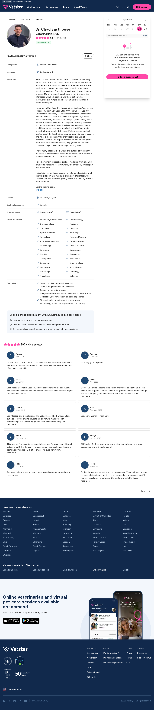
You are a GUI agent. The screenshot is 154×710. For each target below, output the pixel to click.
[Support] (123, 7)
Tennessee (68, 546)
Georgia (6, 520)
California (127, 511)
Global (125, 570)
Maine (125, 524)
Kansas (36, 524)
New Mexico (38, 537)
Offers (90, 667)
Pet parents (7, 2)
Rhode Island (129, 542)
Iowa (5, 524)
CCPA (129, 662)
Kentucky (67, 524)
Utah (125, 546)
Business (28, 2)
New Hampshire (130, 533)
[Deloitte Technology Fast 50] (22, 673)
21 (133, 29)
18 (115, 29)
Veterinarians (18, 2)
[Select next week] (145, 19)
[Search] (118, 7)
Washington (68, 550)
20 (127, 29)
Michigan (67, 529)
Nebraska (67, 533)
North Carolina (99, 537)
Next (143, 491)
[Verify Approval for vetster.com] (19, 661)
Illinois (95, 520)
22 (139, 29)
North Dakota (129, 537)
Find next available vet (127, 77)
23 (145, 29)
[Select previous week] (108, 19)
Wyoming (7, 555)
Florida (126, 516)
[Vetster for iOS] (11, 621)
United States (99, 570)
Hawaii (36, 520)
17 (109, 29)
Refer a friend (93, 672)
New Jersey (8, 537)
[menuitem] (35, 7)
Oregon (66, 542)
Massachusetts (39, 529)
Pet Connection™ (111, 653)
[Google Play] (30, 621)
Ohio (5, 542)
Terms (129, 658)
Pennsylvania (99, 542)
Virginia (36, 550)
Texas (95, 546)
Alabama (7, 511)
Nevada (96, 533)
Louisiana (97, 524)
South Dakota (39, 546)
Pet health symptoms (113, 662)
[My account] (128, 7)
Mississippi (127, 529)
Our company (93, 653)
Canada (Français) (41, 570)
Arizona (66, 511)
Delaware (67, 516)
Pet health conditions (112, 658)
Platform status (144, 658)
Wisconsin (127, 550)
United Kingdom (70, 570)
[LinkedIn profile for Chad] (41, 190)
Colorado (7, 516)
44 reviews (61, 38)
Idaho (65, 520)
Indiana (126, 520)
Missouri (7, 533)
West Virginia (98, 550)
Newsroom (92, 658)
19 (121, 29)
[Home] (13, 7)
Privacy (129, 653)
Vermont (7, 550)
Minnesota (97, 529)
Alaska (36, 511)
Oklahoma (37, 542)
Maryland (7, 529)
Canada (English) (10, 570)
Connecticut (38, 516)
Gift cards (91, 677)
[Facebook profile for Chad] (37, 190)
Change (144, 35)
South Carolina (10, 546)
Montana (37, 533)
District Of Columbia (102, 516)
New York (67, 537)
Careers (90, 662)
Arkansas (97, 511)
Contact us (142, 653)
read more (85, 396)
